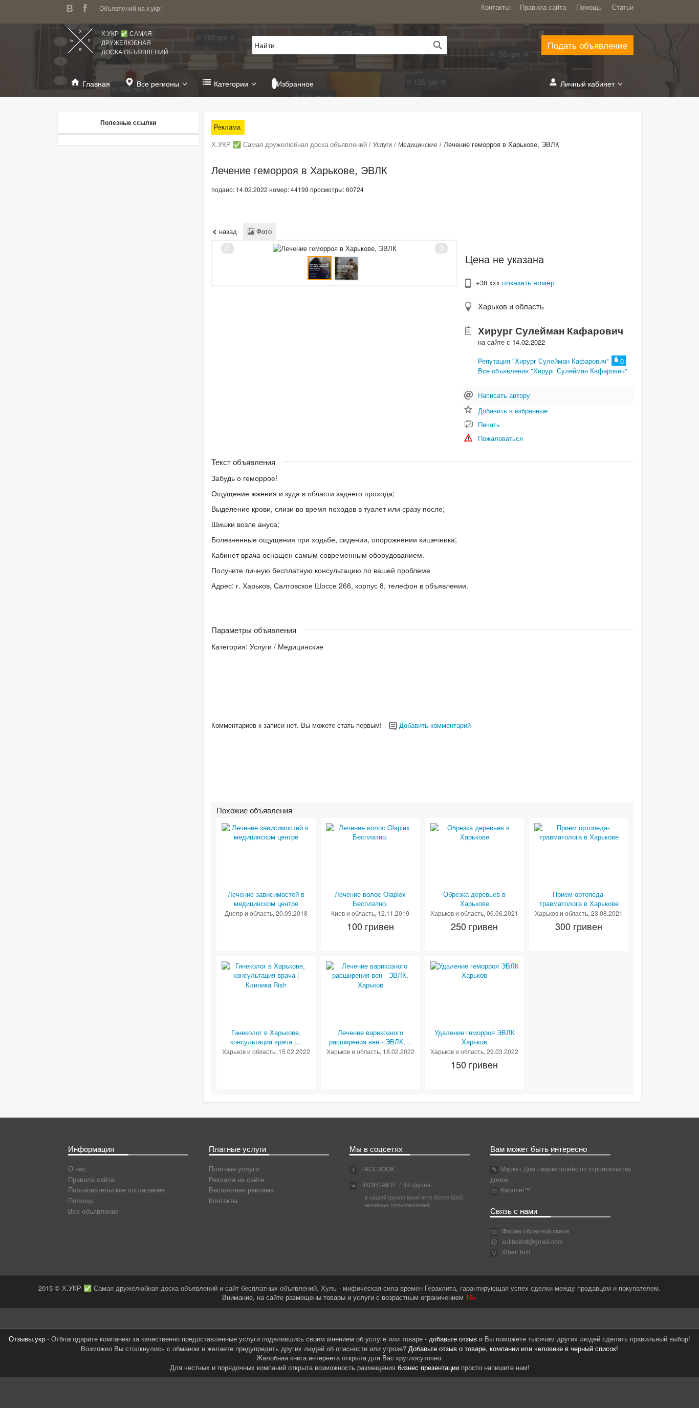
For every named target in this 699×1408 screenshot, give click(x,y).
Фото (263, 231)
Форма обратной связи (534, 1230)
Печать (489, 424)
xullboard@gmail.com (532, 1241)
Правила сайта (543, 7)
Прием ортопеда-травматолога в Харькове (579, 899)
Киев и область (353, 913)
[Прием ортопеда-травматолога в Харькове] (578, 831)
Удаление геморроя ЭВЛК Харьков (474, 1037)
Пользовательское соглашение (116, 1189)
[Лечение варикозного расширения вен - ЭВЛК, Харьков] (370, 974)
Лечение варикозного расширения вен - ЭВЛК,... (370, 1037)
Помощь (589, 7)
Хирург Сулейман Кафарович (550, 331)
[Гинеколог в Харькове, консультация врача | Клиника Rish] (266, 974)
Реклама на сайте (236, 1179)
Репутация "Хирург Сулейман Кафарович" (543, 361)
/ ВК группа (415, 1184)
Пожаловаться (500, 438)
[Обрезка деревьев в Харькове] (474, 831)
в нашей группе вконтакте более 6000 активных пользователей (414, 1201)
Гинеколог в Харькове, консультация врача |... (266, 1037)
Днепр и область (249, 913)
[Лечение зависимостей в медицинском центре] (266, 831)
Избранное (295, 83)
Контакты (495, 7)
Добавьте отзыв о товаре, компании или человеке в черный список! (513, 1348)
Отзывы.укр (27, 1338)
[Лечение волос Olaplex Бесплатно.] (370, 831)
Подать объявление (587, 44)
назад (227, 231)
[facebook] (87, 7)
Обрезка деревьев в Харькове (474, 899)
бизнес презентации (428, 1367)
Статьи (623, 7)
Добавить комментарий (434, 725)
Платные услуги (234, 1168)
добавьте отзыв (453, 1338)
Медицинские (418, 144)
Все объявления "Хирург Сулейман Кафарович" (552, 370)
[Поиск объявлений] (434, 45)
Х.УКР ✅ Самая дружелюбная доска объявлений (134, 42)
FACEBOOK (377, 1168)
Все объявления (93, 1211)
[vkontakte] (72, 7)
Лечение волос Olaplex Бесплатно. (370, 899)
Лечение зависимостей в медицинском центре (266, 899)
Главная (96, 83)
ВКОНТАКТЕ (378, 1184)
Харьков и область (511, 306)
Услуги (382, 144)
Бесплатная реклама (241, 1189)
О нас (77, 1168)
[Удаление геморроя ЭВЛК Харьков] (474, 970)
